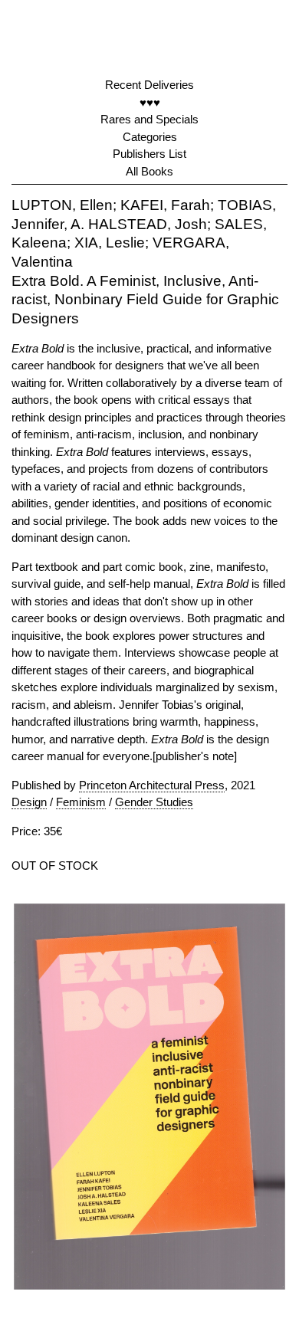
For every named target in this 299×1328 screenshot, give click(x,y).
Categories (150, 136)
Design (29, 801)
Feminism (81, 801)
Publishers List (149, 153)
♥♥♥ (150, 102)
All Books (149, 171)
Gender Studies (154, 801)
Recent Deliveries (149, 84)
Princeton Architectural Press (152, 785)
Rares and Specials (149, 119)
